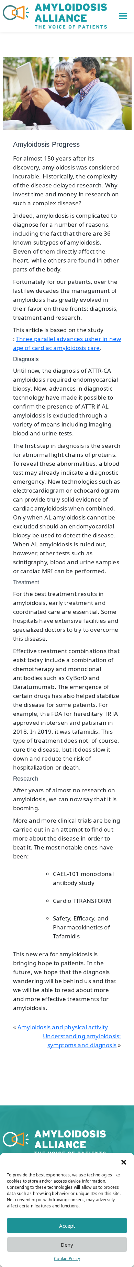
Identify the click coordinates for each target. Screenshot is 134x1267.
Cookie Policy (67, 1258)
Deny (67, 1244)
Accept (67, 1225)
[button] (123, 1161)
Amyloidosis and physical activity (63, 1027)
